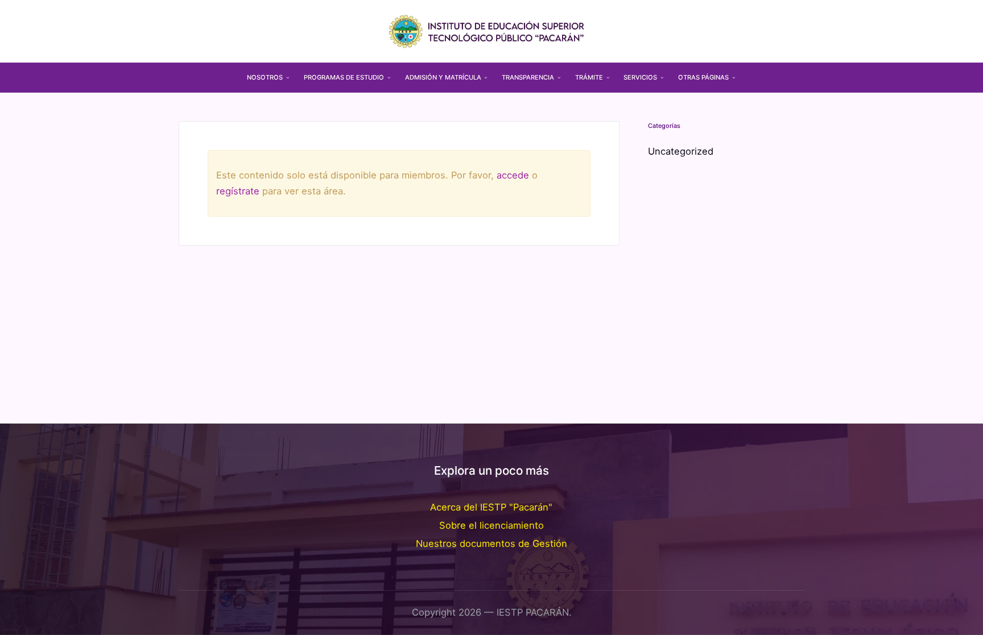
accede (513, 175)
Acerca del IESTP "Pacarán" (491, 507)
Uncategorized (680, 151)
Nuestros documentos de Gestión (491, 543)
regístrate (237, 191)
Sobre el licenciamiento (491, 525)
